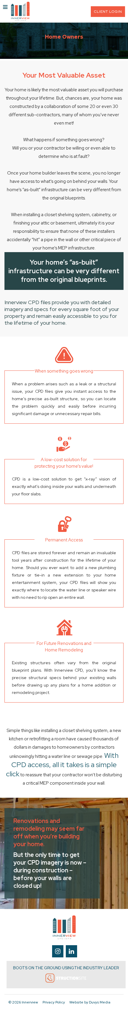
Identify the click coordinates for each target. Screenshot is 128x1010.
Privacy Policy (54, 1002)
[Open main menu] (5, 7)
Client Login (108, 11)
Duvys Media (99, 1002)
